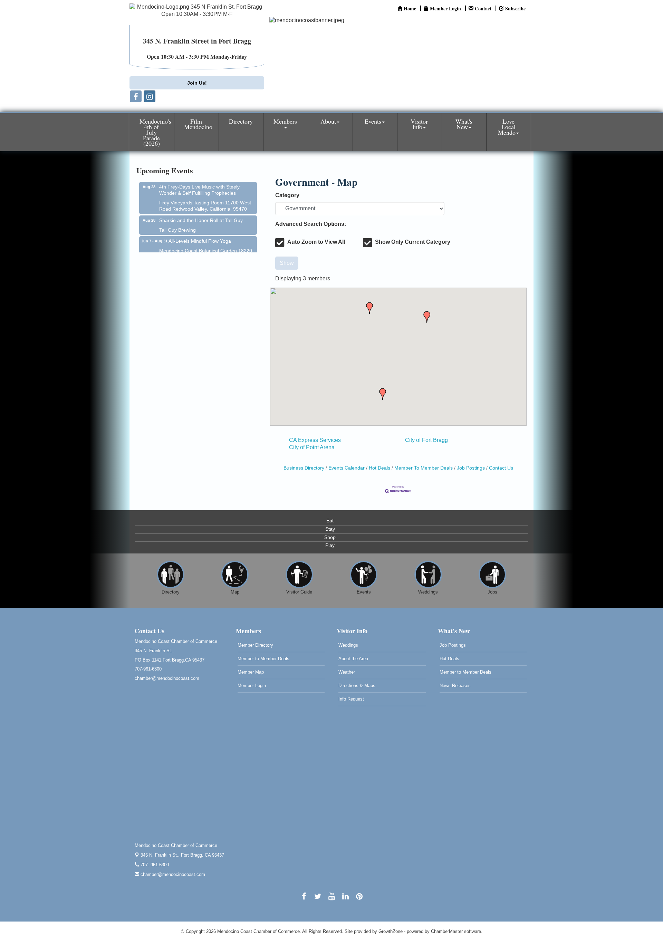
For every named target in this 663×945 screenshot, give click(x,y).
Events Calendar (346, 468)
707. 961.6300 (154, 864)
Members (285, 121)
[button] (426, 317)
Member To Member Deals (423, 468)
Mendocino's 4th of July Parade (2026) (155, 132)
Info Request (351, 699)
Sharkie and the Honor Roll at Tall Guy (201, 211)
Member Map (251, 672)
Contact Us (501, 468)
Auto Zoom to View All (316, 242)
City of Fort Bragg (426, 440)
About (328, 121)
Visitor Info (419, 124)
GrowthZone (390, 931)
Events (373, 121)
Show (287, 263)
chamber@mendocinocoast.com (172, 874)
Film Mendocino (198, 124)
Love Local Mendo (507, 126)
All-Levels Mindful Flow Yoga (200, 232)
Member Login (252, 685)
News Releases (455, 685)
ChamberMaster (447, 931)
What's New (463, 124)
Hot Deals (379, 468)
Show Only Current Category (412, 242)
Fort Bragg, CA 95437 (182, 855)
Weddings (348, 645)
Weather (346, 672)
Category (287, 195)
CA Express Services (315, 440)
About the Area (353, 658)
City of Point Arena (312, 447)
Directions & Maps (356, 685)
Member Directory (255, 645)
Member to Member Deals (263, 658)
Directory (241, 121)
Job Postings (471, 468)
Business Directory (304, 468)
